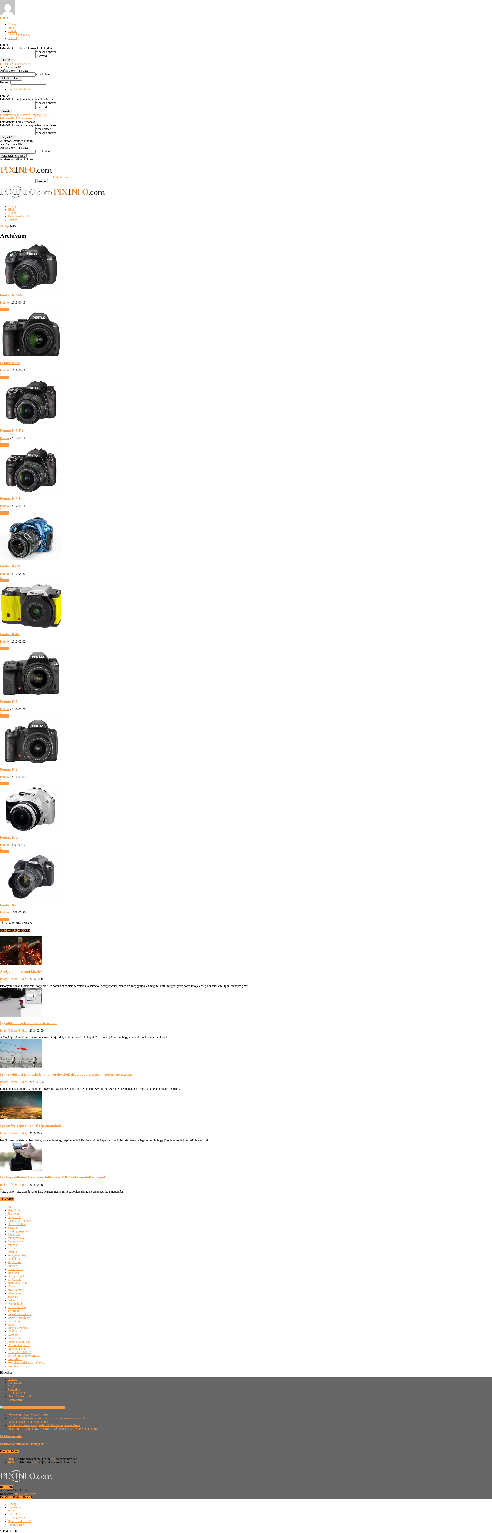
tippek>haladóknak (19, 1314)
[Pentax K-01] (31, 626)
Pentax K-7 (9, 905)
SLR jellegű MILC (19, 1352)
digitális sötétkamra (19, 1220)
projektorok (15, 1290)
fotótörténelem (16, 1241)
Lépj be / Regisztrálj (20, 89)
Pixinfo (4, 302)
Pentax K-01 (10, 634)
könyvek (13, 1265)
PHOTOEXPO (17, 1393)
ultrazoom (14, 1338)
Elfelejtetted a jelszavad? (15, 63)
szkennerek (14, 1293)
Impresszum (15, 1382)
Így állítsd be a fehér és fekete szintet (28, 1023)
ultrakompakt (16, 1331)
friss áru (12, 1248)
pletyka (12, 1286)
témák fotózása (17, 1307)
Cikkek (12, 31)
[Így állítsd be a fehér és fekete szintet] (21, 1015)
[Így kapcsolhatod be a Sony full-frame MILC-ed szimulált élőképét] (21, 1170)
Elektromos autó (11, 1436)
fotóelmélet (14, 1234)
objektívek (14, 1272)
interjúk (12, 1251)
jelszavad (41, 55)
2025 (11, 1462)
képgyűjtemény (17, 1255)
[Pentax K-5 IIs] (31, 423)
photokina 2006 (17, 1283)
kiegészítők (14, 1262)
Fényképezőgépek (19, 34)
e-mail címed (43, 74)
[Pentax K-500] (31, 287)
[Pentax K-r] (31, 762)
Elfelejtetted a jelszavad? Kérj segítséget (24, 115)
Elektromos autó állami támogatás (22, 1444)
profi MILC (15, 1359)
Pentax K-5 (9, 702)
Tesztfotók (14, 1310)
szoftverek (14, 1296)
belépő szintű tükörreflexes (24, 1355)
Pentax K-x (9, 837)
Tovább (4, 309)
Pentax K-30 (10, 566)
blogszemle (14, 1217)
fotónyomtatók (16, 1238)
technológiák (15, 1303)
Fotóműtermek (16, 1399)
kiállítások (14, 1258)
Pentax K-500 (11, 295)
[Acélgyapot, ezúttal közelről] (21, 964)
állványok (14, 1213)
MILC (11, 1386)
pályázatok (14, 1279)
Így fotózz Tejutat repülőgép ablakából (30, 1126)
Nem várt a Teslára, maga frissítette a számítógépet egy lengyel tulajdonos (52, 1428)
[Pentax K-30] (31, 558)
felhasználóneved (46, 51)
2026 (11, 1459)
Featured (13, 1227)
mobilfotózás (15, 1269)
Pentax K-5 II (11, 498)
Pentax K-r (8, 770)
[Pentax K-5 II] (31, 491)
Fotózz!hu (14, 1389)
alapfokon (14, 1210)
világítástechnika (18, 1328)
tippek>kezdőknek (19, 1317)
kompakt (13, 1334)
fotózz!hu (13, 1245)
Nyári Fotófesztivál (19, 1396)
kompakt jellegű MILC (22, 1348)
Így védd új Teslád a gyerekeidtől (28, 1414)
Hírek (11, 27)
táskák (11, 1300)
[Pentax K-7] (31, 897)
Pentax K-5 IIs (11, 431)
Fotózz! (12, 38)
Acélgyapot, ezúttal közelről (21, 972)
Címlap (12, 24)
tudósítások (14, 1321)
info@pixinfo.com (25, 1494)
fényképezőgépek (18, 1231)
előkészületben (17, 1224)
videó (11, 1324)
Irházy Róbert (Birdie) (13, 979)
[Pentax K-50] (31, 355)
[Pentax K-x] (31, 829)
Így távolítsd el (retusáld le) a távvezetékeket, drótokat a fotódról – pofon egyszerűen (66, 1074)
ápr (34, 1462)
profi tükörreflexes (19, 1366)
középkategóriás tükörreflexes (26, 1362)
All (10, 1206)
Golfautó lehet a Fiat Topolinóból (28, 1421)
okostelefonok (16, 1276)
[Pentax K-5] (31, 694)
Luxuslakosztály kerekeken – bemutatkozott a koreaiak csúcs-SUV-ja (50, 1418)
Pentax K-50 (10, 363)
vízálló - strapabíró (19, 1345)
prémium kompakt (19, 1341)
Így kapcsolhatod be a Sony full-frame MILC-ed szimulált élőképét (52, 1177)
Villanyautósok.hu (53, 1407)
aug (53, 1459)
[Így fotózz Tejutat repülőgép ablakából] (21, 1118)
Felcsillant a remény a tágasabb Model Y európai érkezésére (44, 1425)
